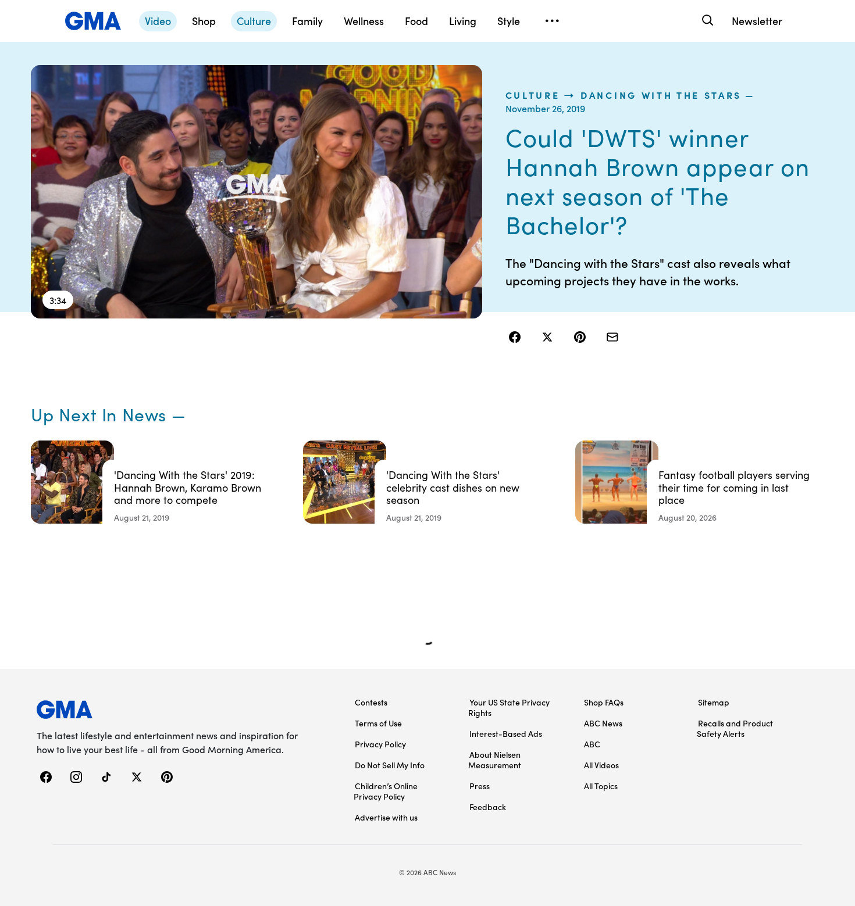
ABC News (603, 723)
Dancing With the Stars (661, 94)
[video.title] (256, 191)
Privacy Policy (380, 744)
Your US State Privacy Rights (509, 707)
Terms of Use (378, 723)
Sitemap (713, 702)
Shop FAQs (604, 702)
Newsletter (757, 20)
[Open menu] (552, 20)
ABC (592, 744)
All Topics (601, 786)
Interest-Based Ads (505, 733)
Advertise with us (386, 817)
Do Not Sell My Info (390, 765)
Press (479, 786)
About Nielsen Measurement (494, 760)
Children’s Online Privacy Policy (386, 791)
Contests (371, 702)
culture (532, 94)
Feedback (487, 806)
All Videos (601, 765)
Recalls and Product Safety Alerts (735, 728)
